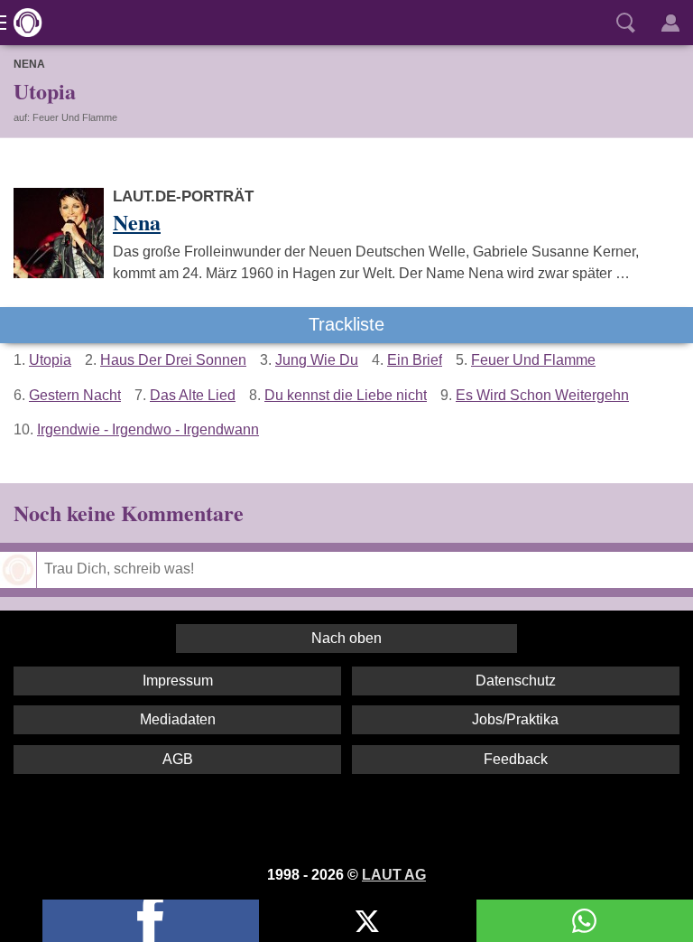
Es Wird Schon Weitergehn (542, 395)
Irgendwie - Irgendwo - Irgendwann (148, 429)
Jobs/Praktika (515, 719)
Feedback (516, 759)
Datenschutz (516, 680)
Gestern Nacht (75, 395)
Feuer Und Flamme (533, 360)
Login (670, 22)
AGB (177, 759)
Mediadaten (178, 719)
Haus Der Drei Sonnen (173, 360)
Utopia (50, 360)
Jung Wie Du (316, 360)
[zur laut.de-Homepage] (22, 22)
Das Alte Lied (193, 395)
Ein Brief (414, 360)
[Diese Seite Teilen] (150, 921)
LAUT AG (394, 874)
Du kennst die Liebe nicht (345, 395)
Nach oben (346, 638)
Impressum (178, 680)
